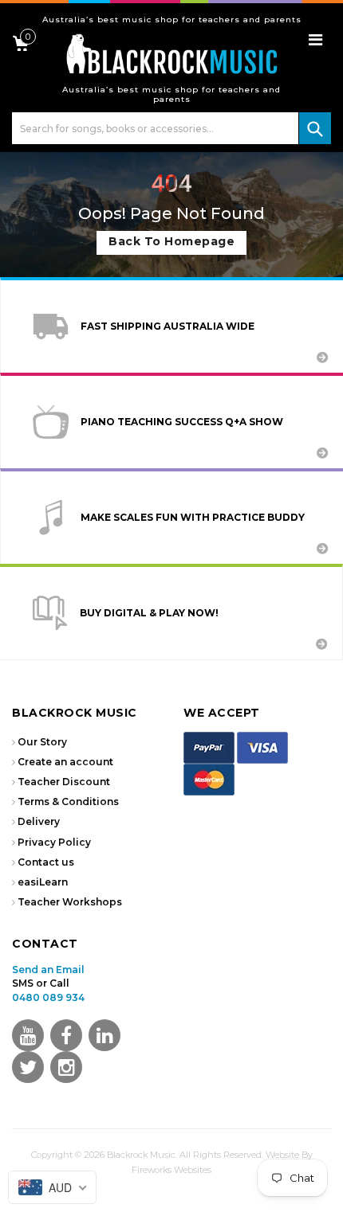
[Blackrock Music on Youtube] (28, 1035)
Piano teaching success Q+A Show (182, 422)
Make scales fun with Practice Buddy (193, 517)
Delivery (39, 821)
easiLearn (43, 882)
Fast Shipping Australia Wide (167, 326)
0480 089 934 (48, 997)
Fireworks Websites (171, 1169)
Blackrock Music (141, 1154)
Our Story (42, 742)
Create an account (65, 762)
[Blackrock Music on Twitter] (104, 1035)
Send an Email (48, 969)
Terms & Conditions (68, 801)
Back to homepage (171, 241)
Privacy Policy (54, 842)
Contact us (46, 862)
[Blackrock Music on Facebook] (66, 1035)
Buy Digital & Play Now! (149, 613)
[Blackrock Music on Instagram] (66, 1067)
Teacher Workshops (70, 902)
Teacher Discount (64, 782)
